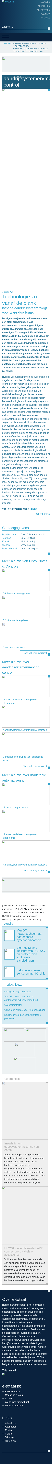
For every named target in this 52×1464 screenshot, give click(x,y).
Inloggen (45, 2)
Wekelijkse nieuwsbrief (17, 1402)
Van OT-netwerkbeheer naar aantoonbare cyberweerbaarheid (21, 998)
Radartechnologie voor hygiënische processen (22, 1017)
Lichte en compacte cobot (16, 807)
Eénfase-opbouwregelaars (16, 593)
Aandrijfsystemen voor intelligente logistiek (25, 730)
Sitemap (9, 1437)
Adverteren (43, 10)
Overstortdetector (13, 1005)
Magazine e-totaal (14, 1395)
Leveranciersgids (30, 548)
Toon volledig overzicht (35, 653)
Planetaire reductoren (14, 647)
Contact (45, 14)
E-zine (8, 1398)
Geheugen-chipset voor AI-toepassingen (24, 1010)
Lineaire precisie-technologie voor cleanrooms (20, 701)
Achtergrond (26, 43)
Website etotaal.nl (14, 1405)
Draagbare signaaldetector (18, 991)
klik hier (34, 509)
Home (15, 43)
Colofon (45, 18)
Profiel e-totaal (12, 1391)
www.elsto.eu (28, 545)
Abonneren (44, 6)
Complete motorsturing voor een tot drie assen (23, 759)
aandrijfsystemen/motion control (30, 49)
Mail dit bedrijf (28, 541)
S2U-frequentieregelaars (15, 620)
